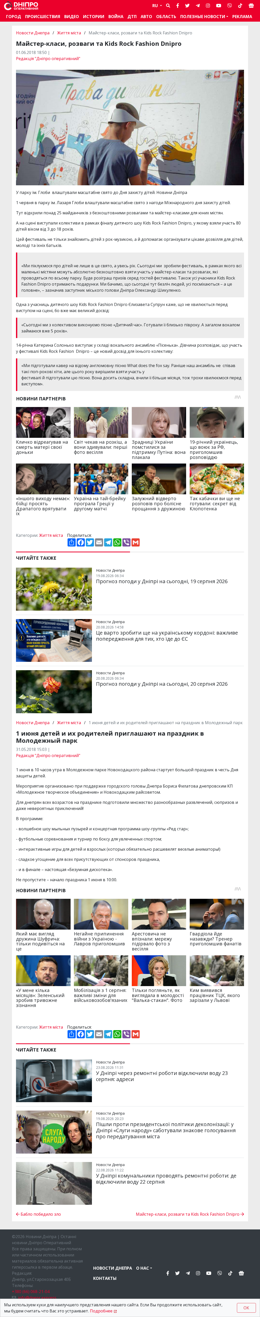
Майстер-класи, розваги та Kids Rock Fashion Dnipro (188, 1214)
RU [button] (155, 5)
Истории (93, 16)
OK (246, 1308)
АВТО (146, 16)
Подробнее (101, 1311)
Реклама (242, 16)
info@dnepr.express (37, 1297)
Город (13, 16)
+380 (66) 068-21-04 (31, 1291)
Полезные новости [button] (202, 16)
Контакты (105, 1278)
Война (115, 16)
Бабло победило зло (40, 1214)
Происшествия (42, 16)
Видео (71, 16)
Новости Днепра (33, 33)
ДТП (132, 16)
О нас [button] (142, 1268)
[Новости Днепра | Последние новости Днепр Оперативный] (21, 5)
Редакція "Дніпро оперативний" (48, 58)
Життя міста (69, 33)
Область (166, 16)
